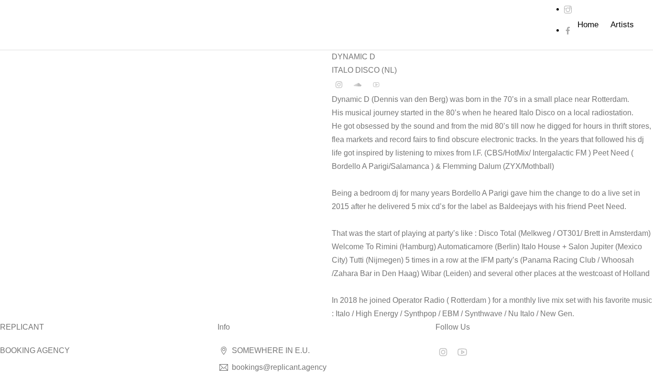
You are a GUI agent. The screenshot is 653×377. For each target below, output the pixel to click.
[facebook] (568, 30)
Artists (622, 24)
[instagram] (568, 9)
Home (588, 24)
